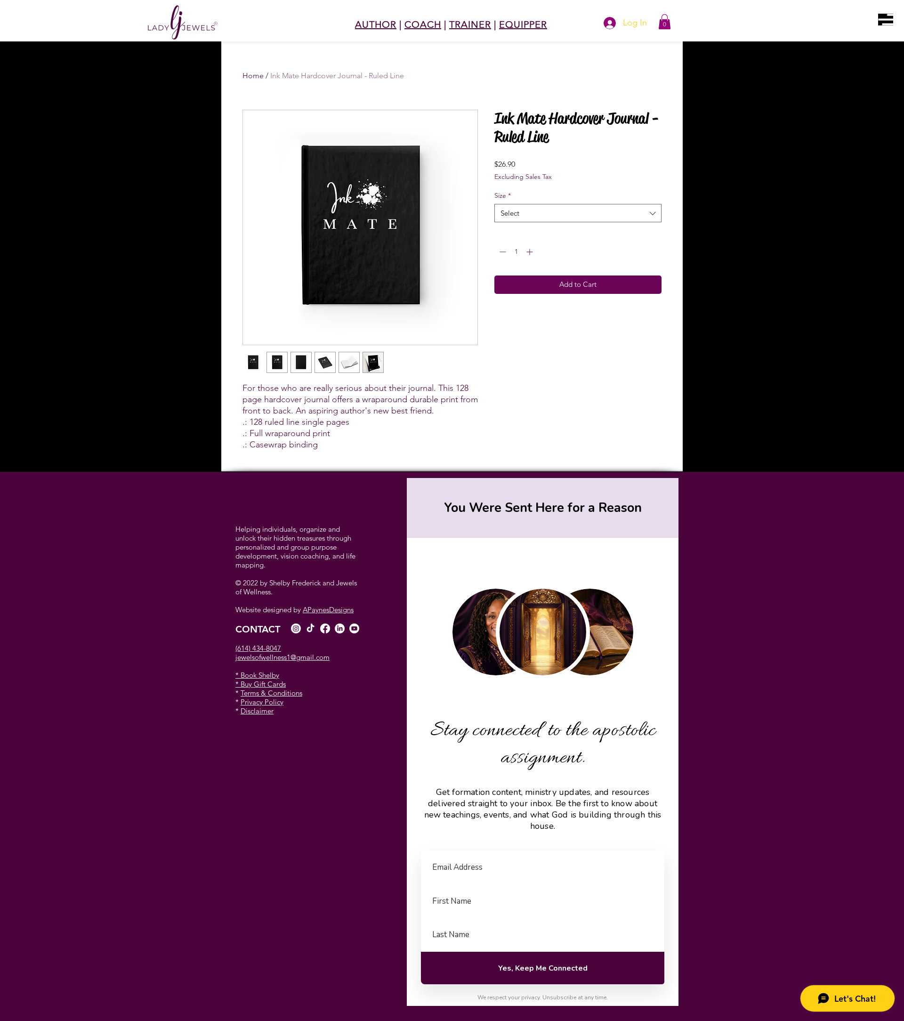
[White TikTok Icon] (310, 628)
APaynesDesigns (328, 609)
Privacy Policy (262, 701)
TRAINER (470, 24)
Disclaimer (257, 710)
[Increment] (530, 251)
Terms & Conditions (271, 693)
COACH (422, 24)
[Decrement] (502, 251)
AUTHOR (375, 24)
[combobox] (578, 213)
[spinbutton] (516, 251)
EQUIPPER (523, 24)
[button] (885, 19)
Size (502, 195)
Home (253, 75)
